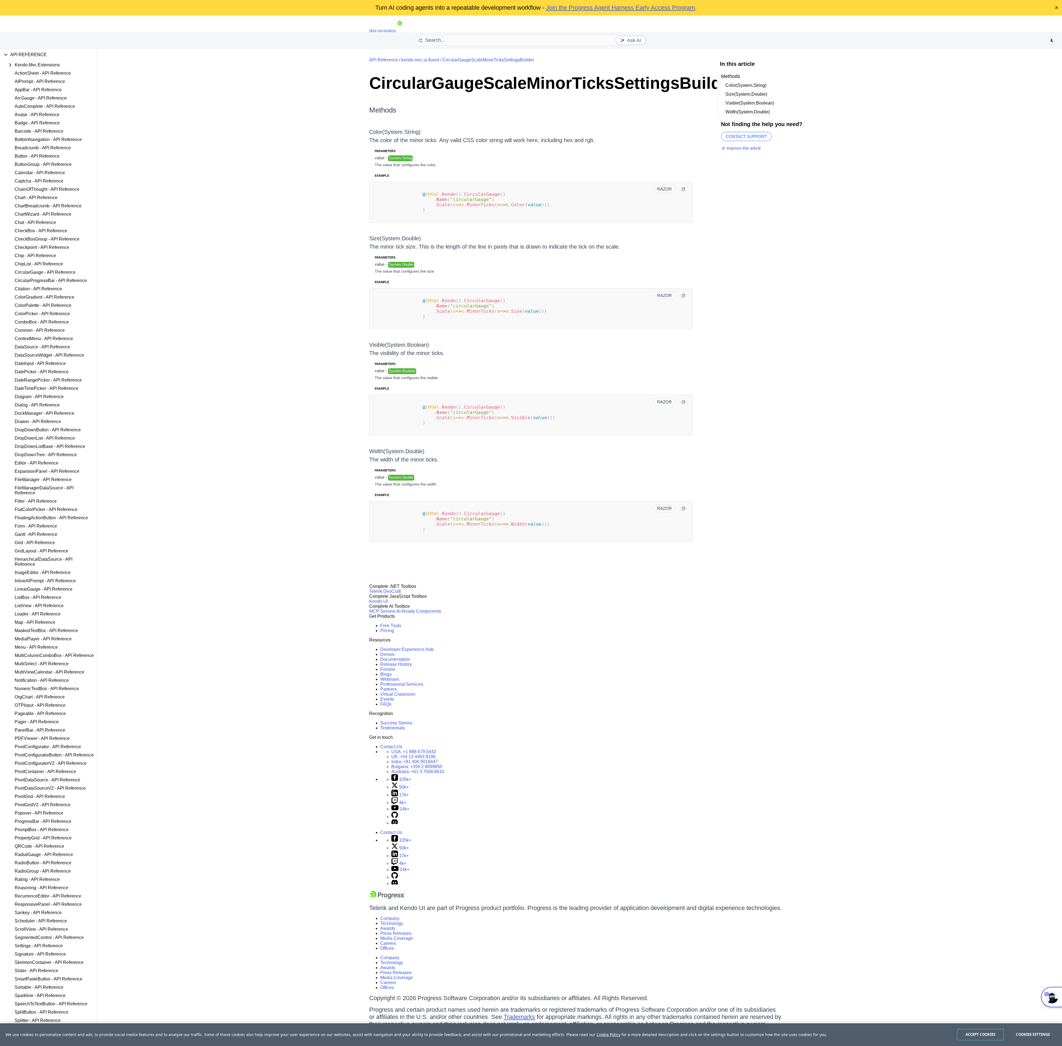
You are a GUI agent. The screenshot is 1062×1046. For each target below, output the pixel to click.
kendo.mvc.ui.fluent (420, 60)
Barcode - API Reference (39, 131)
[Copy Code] (683, 189)
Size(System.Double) (395, 238)
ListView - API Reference (39, 605)
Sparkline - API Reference (40, 995)
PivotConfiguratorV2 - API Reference (51, 763)
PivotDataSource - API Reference (47, 780)
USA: (413, 751)
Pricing (387, 630)
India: (414, 761)
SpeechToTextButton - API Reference (51, 1003)
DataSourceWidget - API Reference (49, 355)
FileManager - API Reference (43, 479)
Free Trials (390, 625)
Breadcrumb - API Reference (43, 147)
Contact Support (746, 136)
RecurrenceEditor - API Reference (48, 896)
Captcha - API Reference (39, 181)
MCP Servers (382, 611)
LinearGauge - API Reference (43, 589)
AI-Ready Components (418, 611)
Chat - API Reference (35, 222)
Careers (388, 943)
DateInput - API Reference (40, 363)
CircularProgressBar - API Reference (51, 280)
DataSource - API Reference (42, 347)
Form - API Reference (36, 526)
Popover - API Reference (39, 813)
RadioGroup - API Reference (43, 871)
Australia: (417, 771)
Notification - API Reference (42, 680)
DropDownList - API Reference (45, 438)
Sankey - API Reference (38, 912)
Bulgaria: (416, 766)
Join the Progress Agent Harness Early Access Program (620, 7)
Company (389, 918)
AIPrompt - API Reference (40, 81)
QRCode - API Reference (39, 846)
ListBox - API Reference (38, 597)
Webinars (389, 679)
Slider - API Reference (36, 970)
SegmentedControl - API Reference (49, 937)
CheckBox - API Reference (41, 230)
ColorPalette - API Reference (43, 305)
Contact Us (391, 746)
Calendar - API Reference (40, 172)
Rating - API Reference (37, 879)
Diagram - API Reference (39, 396)
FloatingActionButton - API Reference (51, 517)
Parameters (385, 151)
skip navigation (382, 30)
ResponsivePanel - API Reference (48, 904)
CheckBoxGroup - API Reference (47, 239)
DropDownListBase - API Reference (50, 446)
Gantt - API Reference (36, 534)
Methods (382, 110)
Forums (387, 669)
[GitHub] (394, 816)
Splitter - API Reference (38, 1020)
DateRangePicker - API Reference (48, 380)
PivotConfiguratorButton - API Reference (54, 755)
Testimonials (392, 728)
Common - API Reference (40, 330)
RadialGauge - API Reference (44, 854)
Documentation (395, 659)
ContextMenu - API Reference (44, 338)
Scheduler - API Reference (41, 921)
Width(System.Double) (397, 451)
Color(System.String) (395, 132)
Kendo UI (378, 601)
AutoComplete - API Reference (45, 106)
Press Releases (396, 933)
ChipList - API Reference (39, 264)
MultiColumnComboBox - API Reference (54, 655)
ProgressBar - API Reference (43, 821)
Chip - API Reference (35, 255)
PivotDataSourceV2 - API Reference (50, 788)
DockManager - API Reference (44, 413)
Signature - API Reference (40, 954)
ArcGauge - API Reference (41, 98)
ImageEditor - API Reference (43, 572)
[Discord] (394, 823)
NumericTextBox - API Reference (47, 688)
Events (387, 699)
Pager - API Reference (37, 721)
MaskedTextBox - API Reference (46, 630)
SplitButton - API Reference (41, 1012)
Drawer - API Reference (38, 421)
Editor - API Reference (36, 463)
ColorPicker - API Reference (42, 313)
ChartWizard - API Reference (43, 214)
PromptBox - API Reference (42, 829)
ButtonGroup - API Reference (43, 164)
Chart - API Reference (36, 197)
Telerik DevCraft (385, 591)
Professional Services (401, 684)
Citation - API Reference (38, 288)
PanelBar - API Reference (40, 730)
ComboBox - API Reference (42, 322)
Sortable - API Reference (39, 987)
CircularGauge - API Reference (45, 272)
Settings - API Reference (39, 945)
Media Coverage (396, 938)
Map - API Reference (35, 622)
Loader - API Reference (38, 614)
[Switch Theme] (1052, 40)
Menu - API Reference (36, 647)
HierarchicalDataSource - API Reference (43, 562)
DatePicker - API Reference (42, 371)
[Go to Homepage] (399, 30)
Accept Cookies (980, 1034)
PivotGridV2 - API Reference (43, 804)
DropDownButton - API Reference (48, 429)
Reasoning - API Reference (41, 887)
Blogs (386, 674)
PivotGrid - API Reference (40, 796)
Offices (387, 948)
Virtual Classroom (397, 694)
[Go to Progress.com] (387, 897)
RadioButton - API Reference (43, 862)
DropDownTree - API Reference (46, 454)
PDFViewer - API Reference (42, 738)
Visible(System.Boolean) (399, 345)
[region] (531, 1034)
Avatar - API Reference (37, 114)
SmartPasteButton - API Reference (48, 979)
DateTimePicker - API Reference (46, 388)
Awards (387, 928)
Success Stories (396, 723)
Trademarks (519, 1016)
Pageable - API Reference (40, 713)
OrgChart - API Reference (40, 697)
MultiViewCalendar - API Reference (49, 672)
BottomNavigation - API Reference (48, 139)
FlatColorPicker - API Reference (46, 509)
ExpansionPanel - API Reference (47, 471)
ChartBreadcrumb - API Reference (48, 206)
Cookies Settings (1033, 1034)
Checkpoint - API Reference (42, 247)
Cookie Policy (608, 1034)
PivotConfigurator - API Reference (48, 746)
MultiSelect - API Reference (42, 663)
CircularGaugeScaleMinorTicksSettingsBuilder (488, 60)
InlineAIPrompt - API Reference (45, 580)
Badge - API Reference (37, 123)
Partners (388, 689)
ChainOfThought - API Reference (47, 189)
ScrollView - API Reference (41, 929)
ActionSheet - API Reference (43, 73)
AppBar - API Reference (38, 89)
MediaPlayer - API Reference (43, 639)
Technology (391, 923)
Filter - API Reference (36, 501)
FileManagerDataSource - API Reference (44, 490)
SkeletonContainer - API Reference (49, 962)
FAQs (385, 704)
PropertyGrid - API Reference (43, 838)
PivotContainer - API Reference (45, 771)
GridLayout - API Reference (41, 551)
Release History (396, 664)
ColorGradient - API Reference (44, 297)
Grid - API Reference (35, 542)
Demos (387, 654)
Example (382, 175)
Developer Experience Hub (407, 649)
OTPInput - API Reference (40, 705)
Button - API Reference (37, 156)
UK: (413, 756)
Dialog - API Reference (37, 405)
